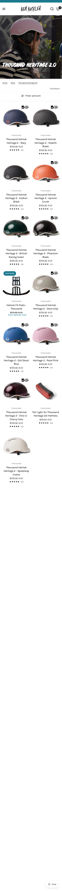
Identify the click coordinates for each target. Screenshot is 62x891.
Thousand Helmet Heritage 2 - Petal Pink (45, 358)
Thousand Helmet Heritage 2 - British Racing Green (16, 253)
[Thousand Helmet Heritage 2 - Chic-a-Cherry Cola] (16, 391)
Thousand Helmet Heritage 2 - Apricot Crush (45, 198)
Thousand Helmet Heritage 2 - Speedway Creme (16, 471)
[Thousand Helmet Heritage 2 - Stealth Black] (46, 118)
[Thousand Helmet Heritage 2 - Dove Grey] (46, 284)
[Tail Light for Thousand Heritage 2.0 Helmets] (46, 391)
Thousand (16, 135)
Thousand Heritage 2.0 (27, 83)
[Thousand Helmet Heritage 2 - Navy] (16, 118)
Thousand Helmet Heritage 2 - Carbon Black (16, 198)
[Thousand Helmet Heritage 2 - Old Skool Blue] (16, 336)
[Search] (52, 9)
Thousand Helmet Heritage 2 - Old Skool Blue (16, 360)
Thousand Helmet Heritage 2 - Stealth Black (45, 143)
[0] (57, 9)
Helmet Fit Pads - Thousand (16, 307)
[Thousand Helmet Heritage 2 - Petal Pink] (46, 336)
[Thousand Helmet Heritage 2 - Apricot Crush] (46, 174)
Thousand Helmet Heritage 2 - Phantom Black (45, 253)
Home (4, 83)
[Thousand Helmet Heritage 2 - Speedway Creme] (16, 446)
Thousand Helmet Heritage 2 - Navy (16, 141)
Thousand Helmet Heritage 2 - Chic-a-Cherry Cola (16, 416)
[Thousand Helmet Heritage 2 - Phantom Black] (46, 229)
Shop (13, 83)
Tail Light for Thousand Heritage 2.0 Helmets (45, 414)
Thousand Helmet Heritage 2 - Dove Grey (45, 307)
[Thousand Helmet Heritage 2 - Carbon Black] (16, 174)
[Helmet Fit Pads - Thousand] (16, 284)
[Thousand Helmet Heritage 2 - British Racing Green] (16, 229)
